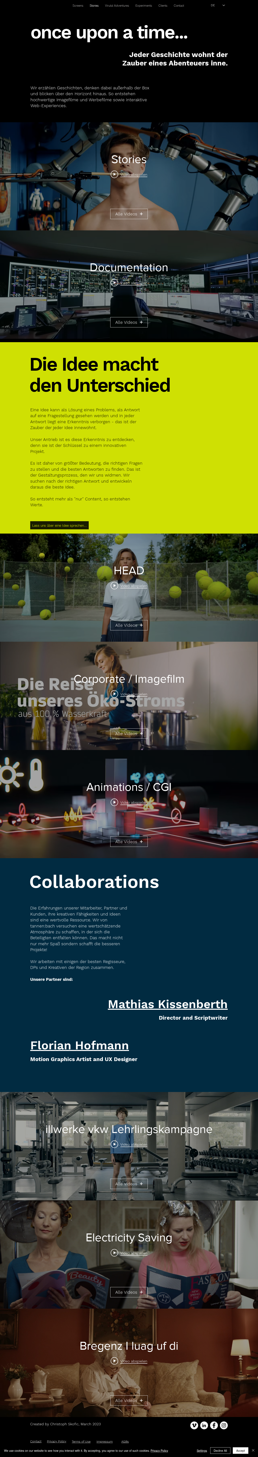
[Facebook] (214, 1425)
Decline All (220, 1451)
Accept (240, 1451)
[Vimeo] (194, 1425)
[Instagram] (224, 1425)
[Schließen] (253, 1450)
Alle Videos (126, 213)
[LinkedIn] (204, 1425)
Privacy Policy (159, 1451)
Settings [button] (202, 1451)
